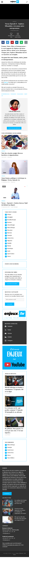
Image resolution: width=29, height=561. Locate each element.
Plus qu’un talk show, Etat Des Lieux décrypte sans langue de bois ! (20, 518)
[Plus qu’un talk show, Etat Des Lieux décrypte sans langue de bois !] (7, 519)
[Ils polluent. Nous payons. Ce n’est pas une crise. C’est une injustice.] (14, 422)
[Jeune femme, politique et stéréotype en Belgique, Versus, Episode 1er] (14, 167)
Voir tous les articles (14, 128)
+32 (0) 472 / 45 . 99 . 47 (8, 538)
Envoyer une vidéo (12, 283)
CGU (25, 553)
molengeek (20, 94)
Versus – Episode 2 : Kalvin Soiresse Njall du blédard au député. (14, 204)
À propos (7, 493)
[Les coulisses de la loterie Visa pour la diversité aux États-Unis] (7, 502)
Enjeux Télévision (19, 553)
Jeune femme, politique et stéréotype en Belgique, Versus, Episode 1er (13, 179)
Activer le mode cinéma (18, 36)
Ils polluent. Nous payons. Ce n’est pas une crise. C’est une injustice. (14, 430)
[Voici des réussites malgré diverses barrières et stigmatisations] (14, 142)
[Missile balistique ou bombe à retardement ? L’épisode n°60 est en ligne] (14, 380)
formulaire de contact (12, 545)
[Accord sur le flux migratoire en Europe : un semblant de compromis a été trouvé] (7, 511)
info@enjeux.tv (6, 533)
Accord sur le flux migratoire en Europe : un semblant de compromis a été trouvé (20, 511)
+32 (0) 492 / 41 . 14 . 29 (8, 531)
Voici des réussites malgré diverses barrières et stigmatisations (12, 154)
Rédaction (10, 157)
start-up (6, 82)
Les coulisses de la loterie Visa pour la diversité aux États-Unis (21, 502)
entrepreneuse (5, 94)
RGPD (14, 554)
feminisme (13, 94)
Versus (14, 21)
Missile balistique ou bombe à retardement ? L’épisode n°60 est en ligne (14, 389)
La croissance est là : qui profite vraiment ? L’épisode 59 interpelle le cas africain (14, 410)
